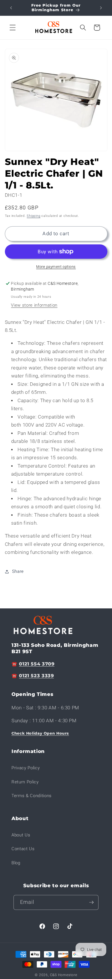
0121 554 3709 (36, 664)
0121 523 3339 (36, 675)
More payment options (56, 266)
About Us (20, 835)
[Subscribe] (91, 902)
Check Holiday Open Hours (40, 733)
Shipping (33, 216)
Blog (15, 862)
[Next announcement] (101, 7)
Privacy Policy (25, 767)
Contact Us (23, 848)
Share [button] (18, 571)
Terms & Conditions (31, 795)
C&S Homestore (63, 975)
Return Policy (25, 782)
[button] (13, 27)
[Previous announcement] (11, 7)
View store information (34, 305)
